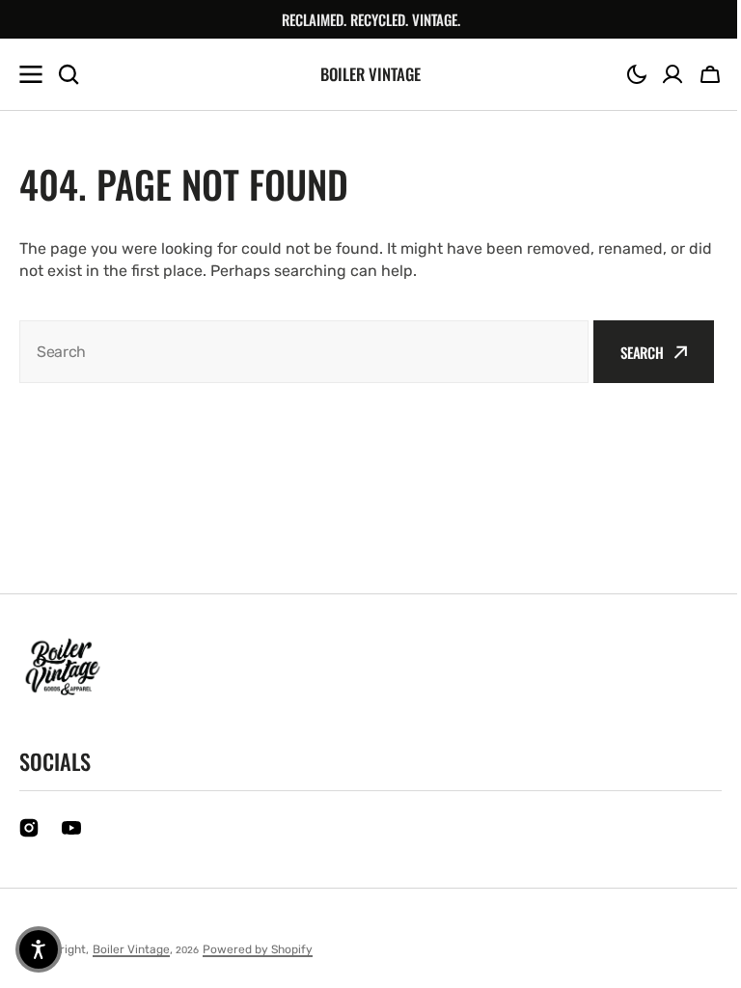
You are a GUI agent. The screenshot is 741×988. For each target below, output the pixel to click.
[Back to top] (701, 962)
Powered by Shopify (258, 949)
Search (642, 352)
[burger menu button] (30, 74)
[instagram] (29, 828)
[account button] (672, 74)
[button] (636, 74)
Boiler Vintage (131, 949)
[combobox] (304, 351)
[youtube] (71, 828)
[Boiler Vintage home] (62, 666)
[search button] (68, 74)
